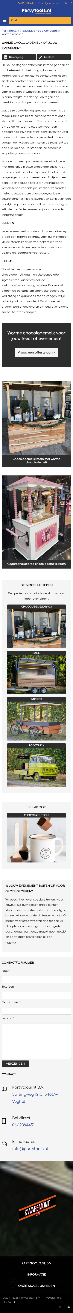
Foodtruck (36, 745)
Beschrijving (16, 57)
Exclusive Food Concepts (40, 30)
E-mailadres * (11, 1002)
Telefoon (8, 986)
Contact (49, 57)
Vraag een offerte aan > (36, 352)
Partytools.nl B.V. (36, 1263)
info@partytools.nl (51, 3)
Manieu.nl (8, 1302)
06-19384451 (28, 3)
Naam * (7, 970)
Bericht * (8, 1018)
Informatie (36, 1274)
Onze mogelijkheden (36, 1286)
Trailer (36, 653)
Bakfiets (36, 699)
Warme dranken (12, 34)
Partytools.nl (10, 30)
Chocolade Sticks (36, 815)
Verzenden (15, 1063)
